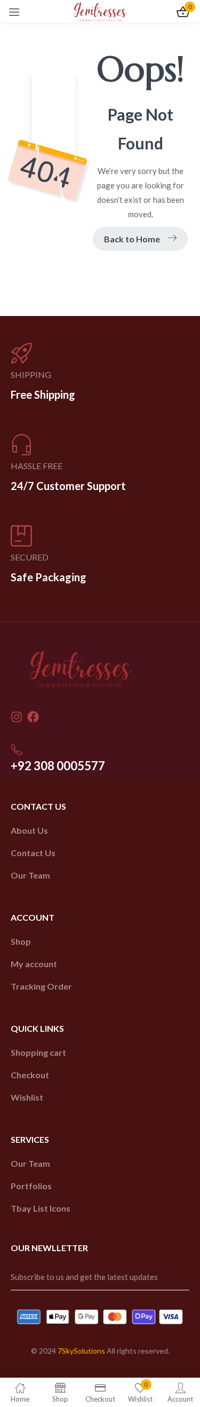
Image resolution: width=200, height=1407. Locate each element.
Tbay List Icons (40, 1208)
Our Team (30, 875)
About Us (29, 830)
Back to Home (132, 239)
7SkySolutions (81, 1350)
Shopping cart (38, 1052)
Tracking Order (41, 986)
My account (34, 964)
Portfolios (31, 1186)
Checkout (30, 1075)
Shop (21, 941)
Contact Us (33, 853)
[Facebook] (33, 717)
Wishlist (27, 1097)
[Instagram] (16, 717)
